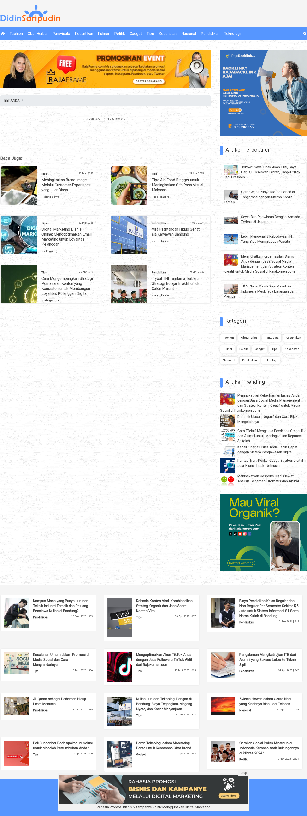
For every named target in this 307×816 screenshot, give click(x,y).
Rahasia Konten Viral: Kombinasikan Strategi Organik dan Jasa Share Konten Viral (164, 606)
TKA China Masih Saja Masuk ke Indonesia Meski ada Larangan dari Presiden (259, 291)
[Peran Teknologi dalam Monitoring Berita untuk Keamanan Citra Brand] (127, 754)
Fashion (16, 33)
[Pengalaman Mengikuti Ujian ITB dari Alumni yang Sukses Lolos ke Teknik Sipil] (230, 665)
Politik (119, 33)
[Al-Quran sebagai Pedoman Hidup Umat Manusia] (23, 705)
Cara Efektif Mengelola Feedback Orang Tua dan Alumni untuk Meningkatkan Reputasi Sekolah (271, 436)
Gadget (136, 33)
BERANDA (12, 100)
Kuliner (103, 33)
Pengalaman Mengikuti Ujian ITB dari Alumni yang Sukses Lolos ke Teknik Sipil (267, 660)
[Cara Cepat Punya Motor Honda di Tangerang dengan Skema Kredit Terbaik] (234, 194)
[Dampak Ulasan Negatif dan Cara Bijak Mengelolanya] (231, 420)
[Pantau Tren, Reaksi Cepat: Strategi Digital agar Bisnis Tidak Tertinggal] (231, 465)
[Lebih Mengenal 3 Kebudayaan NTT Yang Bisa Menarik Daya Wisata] (234, 239)
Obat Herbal (37, 33)
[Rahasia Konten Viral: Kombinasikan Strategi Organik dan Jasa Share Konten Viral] (127, 617)
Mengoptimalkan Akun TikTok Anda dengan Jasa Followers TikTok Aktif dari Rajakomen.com (164, 660)
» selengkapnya (50, 197)
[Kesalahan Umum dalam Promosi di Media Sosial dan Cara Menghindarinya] (23, 663)
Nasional (188, 33)
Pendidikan (210, 33)
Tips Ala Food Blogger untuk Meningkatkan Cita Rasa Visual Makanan (177, 185)
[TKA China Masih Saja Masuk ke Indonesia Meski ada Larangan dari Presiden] (234, 289)
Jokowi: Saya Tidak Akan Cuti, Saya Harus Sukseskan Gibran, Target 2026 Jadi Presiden (262, 172)
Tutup (243, 773)
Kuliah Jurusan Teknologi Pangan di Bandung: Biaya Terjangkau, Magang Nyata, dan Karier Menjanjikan (164, 704)
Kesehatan (168, 33)
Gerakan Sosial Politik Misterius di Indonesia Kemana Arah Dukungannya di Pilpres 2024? (269, 748)
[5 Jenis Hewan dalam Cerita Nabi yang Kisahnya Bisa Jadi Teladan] (230, 705)
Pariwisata (61, 33)
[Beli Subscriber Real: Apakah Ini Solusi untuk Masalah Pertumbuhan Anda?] (23, 753)
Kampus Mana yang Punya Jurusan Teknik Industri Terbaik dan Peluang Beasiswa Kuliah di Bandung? (60, 606)
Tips (150, 33)
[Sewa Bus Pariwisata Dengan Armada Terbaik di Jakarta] (234, 219)
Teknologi (232, 33)
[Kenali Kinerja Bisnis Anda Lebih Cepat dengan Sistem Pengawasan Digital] (231, 450)
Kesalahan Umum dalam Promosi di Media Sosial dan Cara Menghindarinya (61, 660)
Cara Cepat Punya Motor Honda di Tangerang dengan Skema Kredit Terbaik (259, 197)
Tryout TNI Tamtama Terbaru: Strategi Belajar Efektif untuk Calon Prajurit (175, 283)
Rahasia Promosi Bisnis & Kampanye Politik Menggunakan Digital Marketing (153, 807)
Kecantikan (84, 33)
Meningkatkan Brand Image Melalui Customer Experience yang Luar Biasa (66, 185)
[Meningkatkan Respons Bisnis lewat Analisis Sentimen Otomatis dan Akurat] (231, 481)
